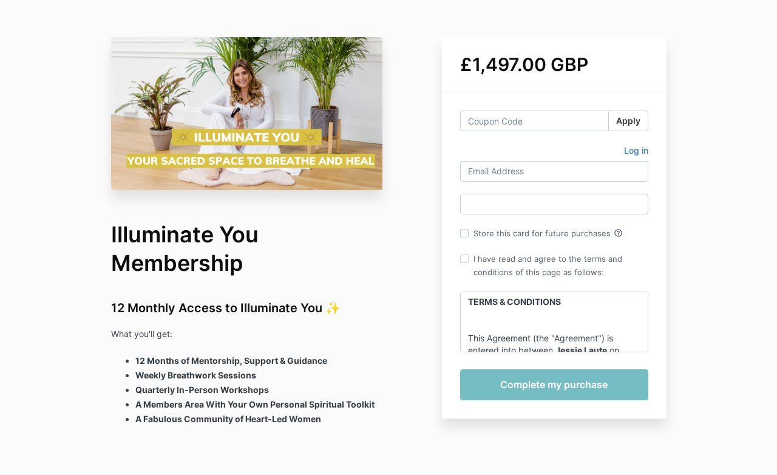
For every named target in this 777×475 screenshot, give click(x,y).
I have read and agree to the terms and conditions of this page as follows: (547, 265)
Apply (628, 120)
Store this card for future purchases (548, 233)
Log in (636, 150)
